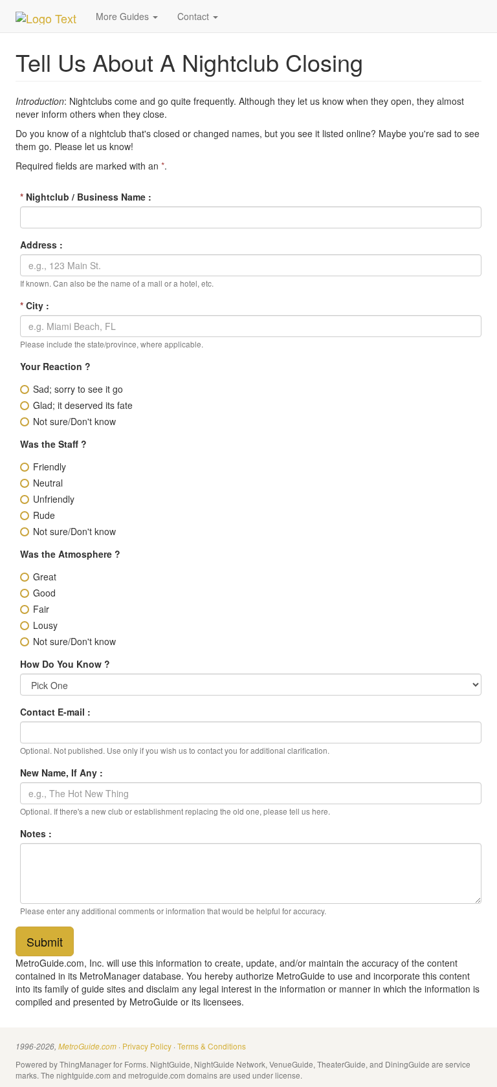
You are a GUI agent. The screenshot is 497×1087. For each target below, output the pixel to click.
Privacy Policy (146, 1045)
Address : (41, 244)
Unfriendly (53, 498)
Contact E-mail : (55, 711)
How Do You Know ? (65, 663)
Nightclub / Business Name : (85, 196)
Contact (194, 16)
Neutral (48, 482)
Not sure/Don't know (74, 421)
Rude (44, 515)
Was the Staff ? (53, 443)
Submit (45, 941)
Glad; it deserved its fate (83, 405)
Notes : (36, 833)
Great (44, 576)
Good (44, 592)
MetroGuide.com (87, 1046)
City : (34, 305)
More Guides (123, 16)
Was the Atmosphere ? (70, 553)
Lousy (45, 625)
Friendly (49, 466)
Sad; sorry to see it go (78, 388)
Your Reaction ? (55, 366)
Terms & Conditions (211, 1045)
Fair (41, 608)
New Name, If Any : (61, 772)
